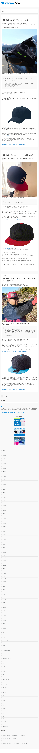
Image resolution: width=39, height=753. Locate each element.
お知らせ (4, 645)
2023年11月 (4, 531)
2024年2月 (4, 523)
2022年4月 (4, 581)
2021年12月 (4, 591)
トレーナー (4, 663)
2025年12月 (4, 468)
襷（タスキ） (5, 721)
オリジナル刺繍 (7, 248)
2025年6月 (4, 484)
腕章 (3, 718)
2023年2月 (4, 555)
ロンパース (4, 697)
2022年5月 (4, 578)
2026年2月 (4, 463)
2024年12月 (4, 500)
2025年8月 (4, 479)
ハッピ (4, 671)
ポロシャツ (4, 692)
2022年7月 (4, 573)
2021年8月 (4, 602)
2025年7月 (4, 481)
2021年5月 (4, 610)
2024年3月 (4, 521)
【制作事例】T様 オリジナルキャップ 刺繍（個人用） (18, 155)
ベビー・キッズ (5, 687)
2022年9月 (4, 568)
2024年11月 (4, 502)
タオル (4, 661)
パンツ (4, 674)
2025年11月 (4, 471)
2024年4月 (4, 518)
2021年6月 (4, 607)
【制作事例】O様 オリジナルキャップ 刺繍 (15, 20)
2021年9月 (4, 599)
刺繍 (6, 127)
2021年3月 (4, 615)
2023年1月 (4, 557)
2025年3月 (4, 492)
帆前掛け (4, 708)
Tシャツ (4, 637)
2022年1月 (4, 589)
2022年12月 (4, 560)
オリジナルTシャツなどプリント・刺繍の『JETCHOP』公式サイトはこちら (12, 412)
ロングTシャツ (5, 695)
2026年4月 (4, 458)
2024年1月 (4, 526)
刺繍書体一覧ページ (10, 135)
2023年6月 (4, 544)
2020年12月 (4, 623)
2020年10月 (4, 628)
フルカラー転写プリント (6, 676)
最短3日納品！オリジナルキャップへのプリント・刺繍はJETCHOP (13, 144)
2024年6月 (4, 513)
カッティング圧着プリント (7, 650)
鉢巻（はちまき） (5, 726)
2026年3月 (4, 460)
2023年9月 (4, 536)
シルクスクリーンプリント (7, 658)
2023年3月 (4, 552)
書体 (3, 713)
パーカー (4, 666)
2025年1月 (4, 497)
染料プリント (5, 716)
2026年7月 (4, 450)
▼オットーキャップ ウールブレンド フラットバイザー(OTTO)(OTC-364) (14, 351)
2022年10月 (4, 565)
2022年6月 (4, 576)
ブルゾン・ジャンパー (6, 679)
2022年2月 (4, 586)
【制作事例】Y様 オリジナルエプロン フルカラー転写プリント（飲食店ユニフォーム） (16, 743)
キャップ (4, 653)
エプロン (4, 642)
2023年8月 (4, 539)
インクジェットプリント (6, 640)
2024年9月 (4, 505)
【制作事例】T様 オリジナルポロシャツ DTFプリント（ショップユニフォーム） (15, 735)
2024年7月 (4, 510)
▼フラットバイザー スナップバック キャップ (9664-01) (11, 219)
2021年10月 (4, 597)
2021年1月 (4, 620)
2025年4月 (4, 489)
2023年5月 (4, 547)
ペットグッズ (5, 684)
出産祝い (4, 700)
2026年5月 (4, 455)
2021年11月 (4, 594)
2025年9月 (4, 476)
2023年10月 (4, 534)
